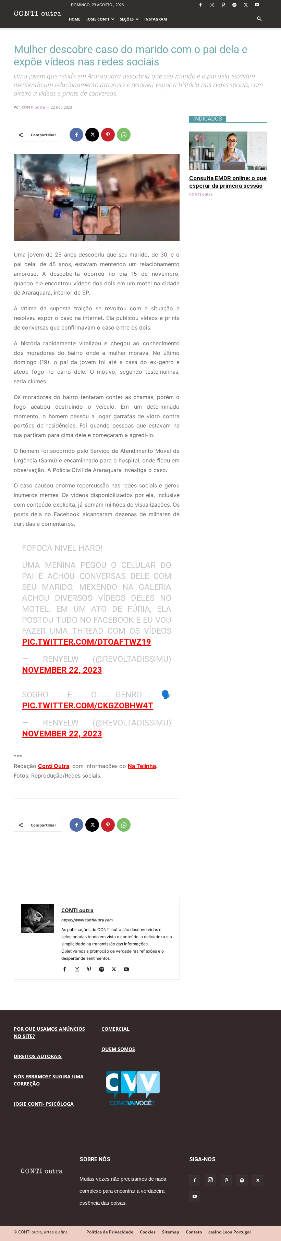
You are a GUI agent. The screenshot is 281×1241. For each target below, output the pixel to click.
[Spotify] (234, 5)
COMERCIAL (115, 1029)
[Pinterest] (223, 5)
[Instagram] (212, 5)
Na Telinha (142, 765)
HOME (74, 19)
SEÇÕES (127, 19)
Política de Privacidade (109, 1232)
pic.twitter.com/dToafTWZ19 (86, 642)
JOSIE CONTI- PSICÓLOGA (44, 1104)
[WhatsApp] (124, 134)
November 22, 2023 (62, 670)
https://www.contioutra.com (87, 920)
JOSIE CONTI (97, 19)
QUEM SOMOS (118, 1049)
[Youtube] (257, 5)
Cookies (148, 1232)
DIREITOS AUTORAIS (38, 1056)
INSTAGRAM (155, 19)
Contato (194, 1232)
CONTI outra (33, 107)
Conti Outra (53, 765)
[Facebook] (200, 5)
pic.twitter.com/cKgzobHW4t (87, 705)
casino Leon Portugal (229, 1232)
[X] (246, 5)
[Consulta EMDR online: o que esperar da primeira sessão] (228, 135)
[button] (259, 19)
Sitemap (170, 1232)
